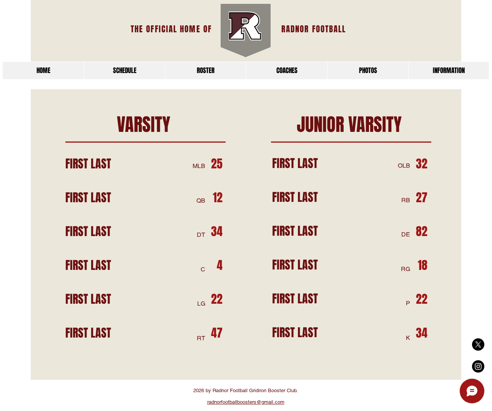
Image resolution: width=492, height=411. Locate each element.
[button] (448, 70)
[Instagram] (478, 366)
